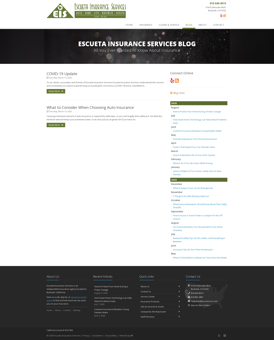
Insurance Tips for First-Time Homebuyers (193, 249)
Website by (126, 335)
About (203, 24)
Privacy (86, 335)
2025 (174, 179)
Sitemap (76, 310)
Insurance (145, 24)
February (176, 159)
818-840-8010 (197, 293)
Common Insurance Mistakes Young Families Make (197, 130)
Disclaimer (97, 335)
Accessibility (111, 335)
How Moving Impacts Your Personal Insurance (195, 139)
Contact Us (146, 291)
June (173, 126)
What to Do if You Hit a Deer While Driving (192, 163)
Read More (55, 91)
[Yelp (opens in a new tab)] (221, 16)
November (177, 192)
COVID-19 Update (62, 73)
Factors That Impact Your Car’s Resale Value (194, 147)
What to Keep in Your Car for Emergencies (193, 188)
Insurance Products (150, 301)
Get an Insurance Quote (152, 306)
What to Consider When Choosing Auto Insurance (90, 107)
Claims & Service (169, 24)
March (174, 151)
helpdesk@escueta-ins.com (204, 301)
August (175, 107)
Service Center (148, 296)
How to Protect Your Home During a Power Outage (197, 111)
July (173, 115)
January (175, 167)
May (173, 134)
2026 (174, 103)
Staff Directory (147, 316)
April (173, 142)
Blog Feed (178, 92)
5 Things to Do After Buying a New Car (191, 196)
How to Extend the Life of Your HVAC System (194, 155)
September (177, 211)
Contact (218, 24)
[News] (224, 16)
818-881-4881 (197, 297)
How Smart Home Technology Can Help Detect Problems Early (113, 301)
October (175, 200)
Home (129, 24)
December (176, 184)
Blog (189, 24)
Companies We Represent (153, 311)
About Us (145, 286)
